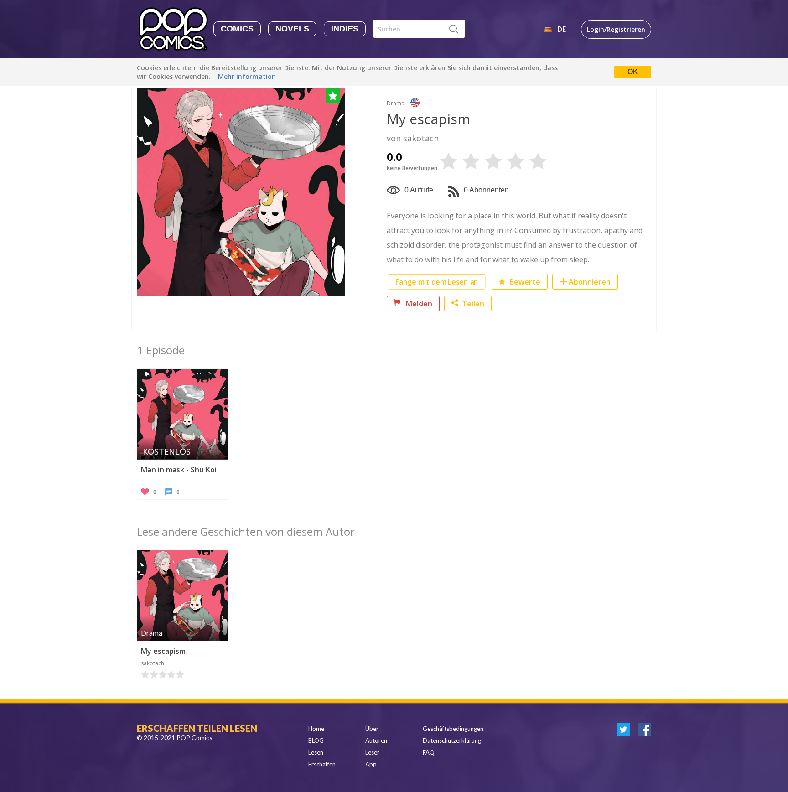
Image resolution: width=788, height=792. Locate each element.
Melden (418, 304)
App (371, 764)
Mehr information (247, 76)
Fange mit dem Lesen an (437, 282)
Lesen (315, 752)
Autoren (376, 740)
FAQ (429, 752)
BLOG (316, 740)
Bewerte (524, 282)
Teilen (473, 304)
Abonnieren (590, 282)
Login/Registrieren (616, 29)
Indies (344, 28)
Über (371, 728)
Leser (372, 752)
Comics (237, 28)
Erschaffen (322, 764)
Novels (292, 28)
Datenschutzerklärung (452, 740)
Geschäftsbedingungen (453, 728)
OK (632, 72)
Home (316, 728)
